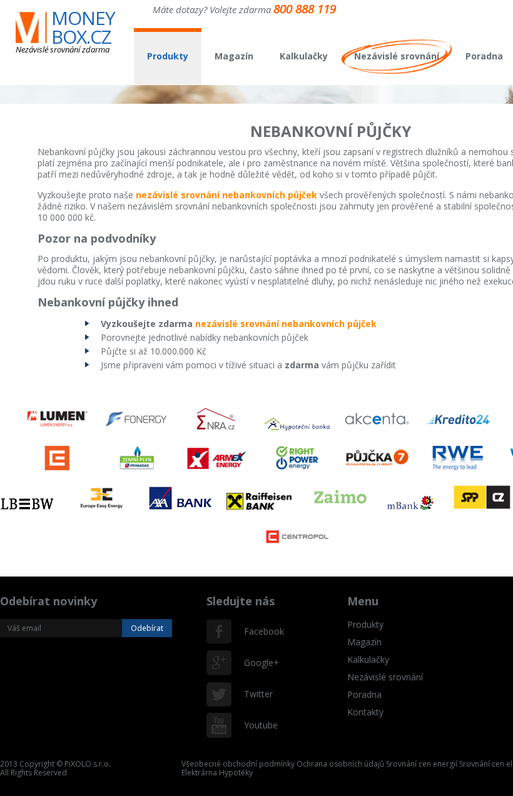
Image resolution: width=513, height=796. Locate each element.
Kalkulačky (304, 56)
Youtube (256, 725)
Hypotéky (236, 772)
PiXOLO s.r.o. (87, 763)
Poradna (484, 56)
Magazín (234, 56)
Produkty (167, 56)
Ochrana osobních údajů (340, 763)
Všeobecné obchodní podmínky (238, 763)
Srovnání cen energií (421, 763)
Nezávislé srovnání (396, 56)
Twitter (256, 694)
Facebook (256, 631)
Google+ (256, 662)
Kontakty (365, 712)
